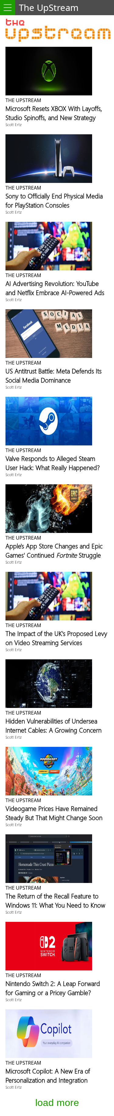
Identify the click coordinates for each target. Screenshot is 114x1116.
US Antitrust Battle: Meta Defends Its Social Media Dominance (53, 375)
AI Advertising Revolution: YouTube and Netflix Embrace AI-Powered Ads (54, 288)
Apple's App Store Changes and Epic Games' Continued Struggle (53, 550)
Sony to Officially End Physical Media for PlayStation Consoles (54, 200)
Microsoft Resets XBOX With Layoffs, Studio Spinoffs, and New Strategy (53, 113)
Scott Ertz (13, 124)
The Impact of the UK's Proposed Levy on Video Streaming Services (56, 638)
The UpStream (23, 100)
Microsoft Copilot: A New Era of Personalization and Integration (47, 1075)
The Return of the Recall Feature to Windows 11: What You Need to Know (55, 900)
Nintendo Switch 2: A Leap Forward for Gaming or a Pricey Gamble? (52, 988)
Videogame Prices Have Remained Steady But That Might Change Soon (53, 813)
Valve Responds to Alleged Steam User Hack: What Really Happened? (52, 463)
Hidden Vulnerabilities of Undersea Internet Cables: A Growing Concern (53, 725)
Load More (57, 1102)
